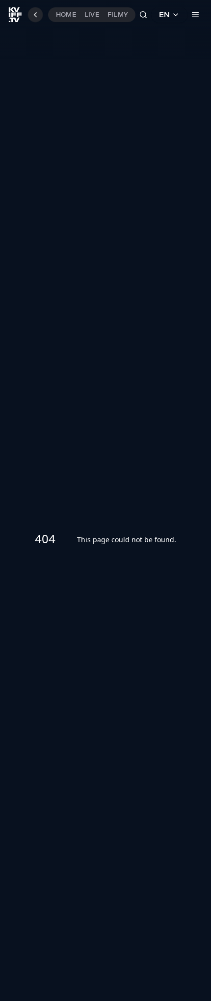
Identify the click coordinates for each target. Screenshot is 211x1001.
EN (164, 14)
